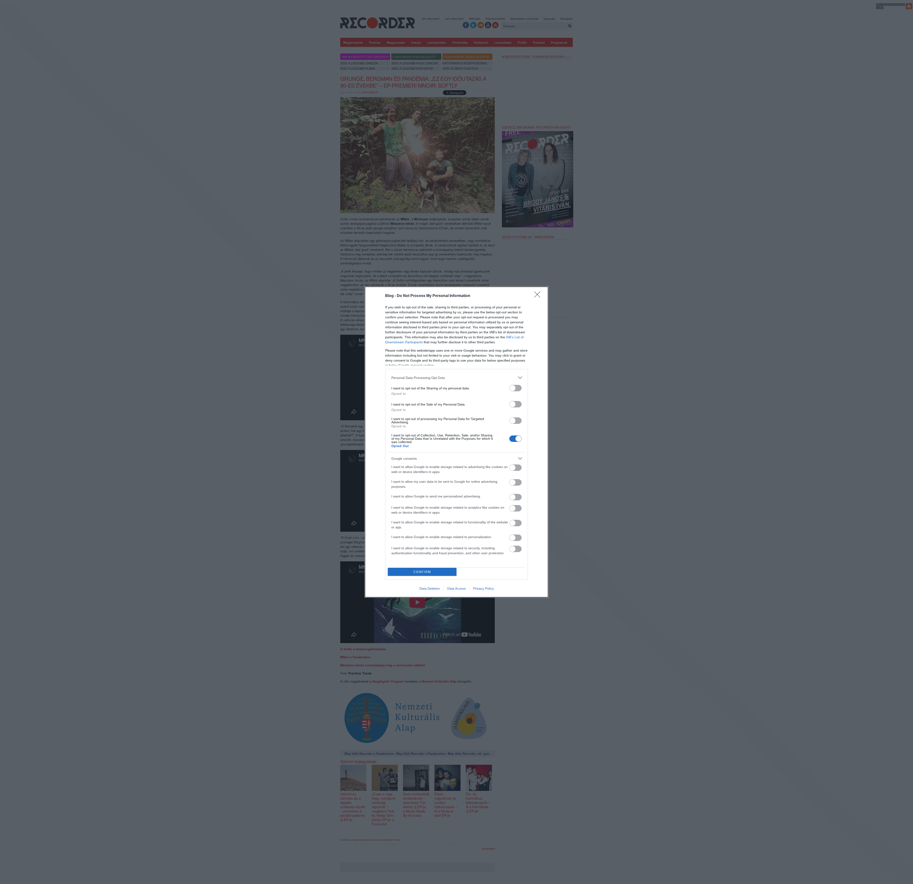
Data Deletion (429, 588)
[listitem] (456, 377)
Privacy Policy (483, 588)
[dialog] (456, 442)
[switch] (515, 388)
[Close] (538, 296)
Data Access (456, 588)
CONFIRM (422, 572)
